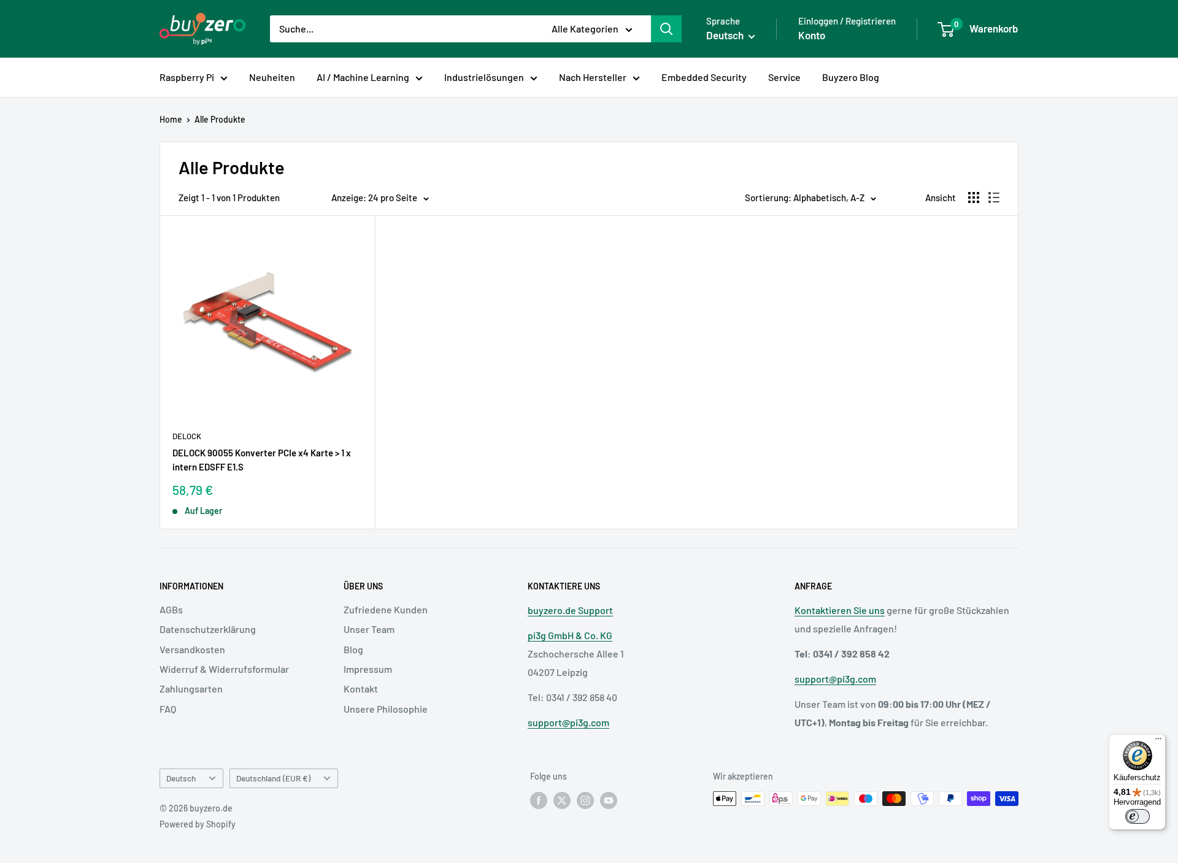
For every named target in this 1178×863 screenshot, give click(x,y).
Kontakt (361, 688)
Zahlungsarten (191, 688)
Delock (186, 436)
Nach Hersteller (592, 77)
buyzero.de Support (570, 610)
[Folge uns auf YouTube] (608, 799)
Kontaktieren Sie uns (840, 610)
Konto (811, 35)
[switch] (1137, 816)
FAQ (168, 709)
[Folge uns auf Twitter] (562, 799)
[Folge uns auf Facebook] (538, 799)
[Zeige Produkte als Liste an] (993, 197)
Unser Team (369, 629)
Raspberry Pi (187, 77)
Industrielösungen (484, 77)
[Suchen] (666, 28)
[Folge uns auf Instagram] (585, 799)
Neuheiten (272, 77)
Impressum (368, 669)
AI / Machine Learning (363, 77)
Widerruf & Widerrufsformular (224, 669)
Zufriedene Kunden (386, 609)
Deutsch (181, 778)
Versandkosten (192, 649)
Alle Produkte (219, 119)
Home (171, 119)
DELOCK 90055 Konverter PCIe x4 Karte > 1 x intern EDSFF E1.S (261, 459)
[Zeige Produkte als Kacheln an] (973, 197)
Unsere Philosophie (386, 709)
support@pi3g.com (568, 722)
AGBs (171, 609)
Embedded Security (704, 77)
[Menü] (1158, 741)
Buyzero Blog (850, 77)
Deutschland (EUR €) (273, 778)
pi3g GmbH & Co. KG (570, 635)
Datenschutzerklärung (208, 629)
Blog (353, 649)
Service (784, 77)
